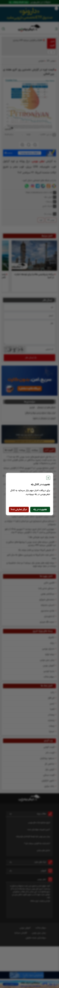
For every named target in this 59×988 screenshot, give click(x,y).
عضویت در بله (40, 509)
